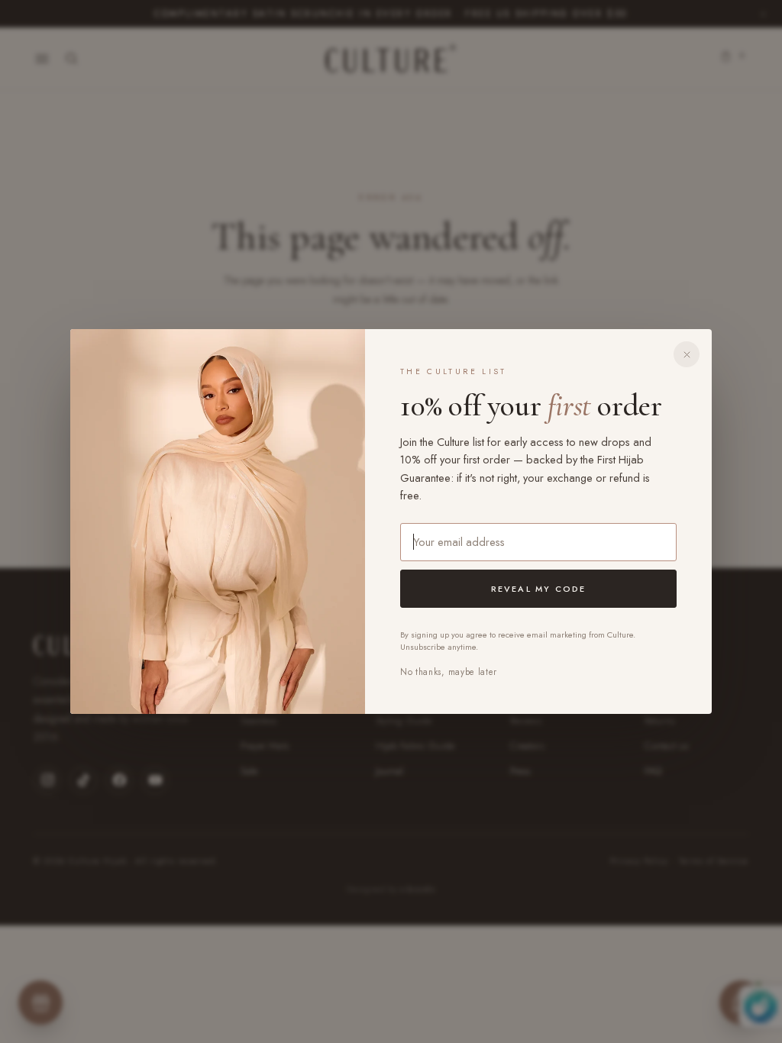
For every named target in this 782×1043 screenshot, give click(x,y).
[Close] (687, 354)
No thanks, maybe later (448, 672)
